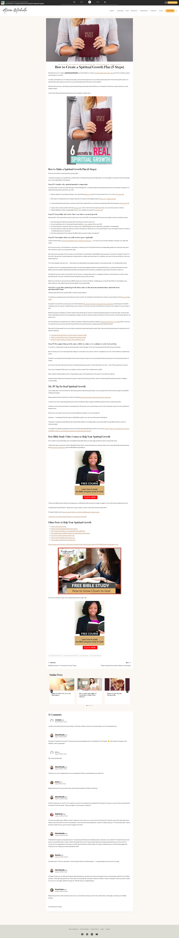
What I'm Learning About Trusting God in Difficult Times (68, 339)
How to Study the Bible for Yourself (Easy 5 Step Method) (68, 531)
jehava (57, 782)
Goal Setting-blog (63, 64)
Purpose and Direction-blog (87, 64)
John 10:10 (77, 207)
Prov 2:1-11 (103, 199)
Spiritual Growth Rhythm (58, 447)
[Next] (127, 691)
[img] (166, 3)
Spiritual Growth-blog (102, 64)
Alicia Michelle (60, 735)
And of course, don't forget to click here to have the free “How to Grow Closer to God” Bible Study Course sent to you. (83, 544)
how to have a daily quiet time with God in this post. (95, 397)
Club (127, 10)
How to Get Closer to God (58, 526)
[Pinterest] (87, 934)
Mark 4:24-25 (111, 199)
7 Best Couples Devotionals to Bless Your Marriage (116, 664)
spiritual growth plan (95, 655)
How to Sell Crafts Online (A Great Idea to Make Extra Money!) (87, 695)
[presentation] (61, 684)
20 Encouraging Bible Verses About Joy (63, 537)
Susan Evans (59, 889)
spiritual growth (84, 655)
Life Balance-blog (74, 64)
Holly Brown (59, 814)
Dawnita (58, 855)
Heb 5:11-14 (88, 194)
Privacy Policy (95, 929)
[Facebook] (82, 934)
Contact (108, 929)
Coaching (120, 10)
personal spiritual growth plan (71, 655)
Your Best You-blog (115, 64)
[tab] (86, 705)
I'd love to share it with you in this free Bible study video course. (80, 512)
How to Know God (73, 929)
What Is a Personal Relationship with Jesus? (64, 528)
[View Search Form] (176, 11)
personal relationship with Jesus (104, 73)
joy (83, 224)
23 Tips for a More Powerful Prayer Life (62, 535)
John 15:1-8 (125, 203)
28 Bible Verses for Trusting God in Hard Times (62, 664)
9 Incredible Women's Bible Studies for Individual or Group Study (70, 533)
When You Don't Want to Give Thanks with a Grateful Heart (68, 337)
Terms (102, 929)
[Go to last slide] (52, 691)
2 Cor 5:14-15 (98, 210)
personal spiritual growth (55, 655)
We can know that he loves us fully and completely (98, 304)
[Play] (90, 2)
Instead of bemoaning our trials (110, 321)
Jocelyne (58, 720)
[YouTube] (97, 934)
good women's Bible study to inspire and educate (76, 240)
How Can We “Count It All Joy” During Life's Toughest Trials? (69, 335)
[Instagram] (92, 934)
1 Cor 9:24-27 (119, 194)
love (86, 224)
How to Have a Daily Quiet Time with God (63, 540)
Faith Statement (84, 929)
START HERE (170, 10)
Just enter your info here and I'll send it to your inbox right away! (67, 516)
